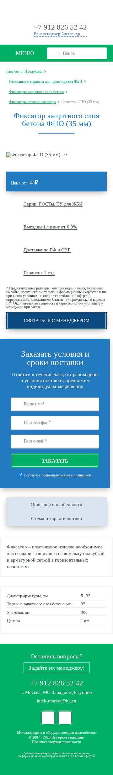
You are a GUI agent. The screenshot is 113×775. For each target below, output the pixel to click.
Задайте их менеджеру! (57, 668)
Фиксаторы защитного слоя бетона (36, 92)
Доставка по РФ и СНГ (47, 249)
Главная (12, 71)
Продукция (33, 71)
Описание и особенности (56, 504)
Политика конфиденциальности (56, 742)
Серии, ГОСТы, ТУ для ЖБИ (53, 203)
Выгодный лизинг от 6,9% (50, 226)
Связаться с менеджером (56, 320)
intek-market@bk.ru (56, 700)
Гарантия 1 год (39, 272)
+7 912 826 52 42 (56, 683)
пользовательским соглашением (66, 475)
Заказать (55, 461)
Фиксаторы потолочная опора (32, 102)
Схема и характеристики (56, 518)
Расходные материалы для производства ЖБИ (45, 81)
